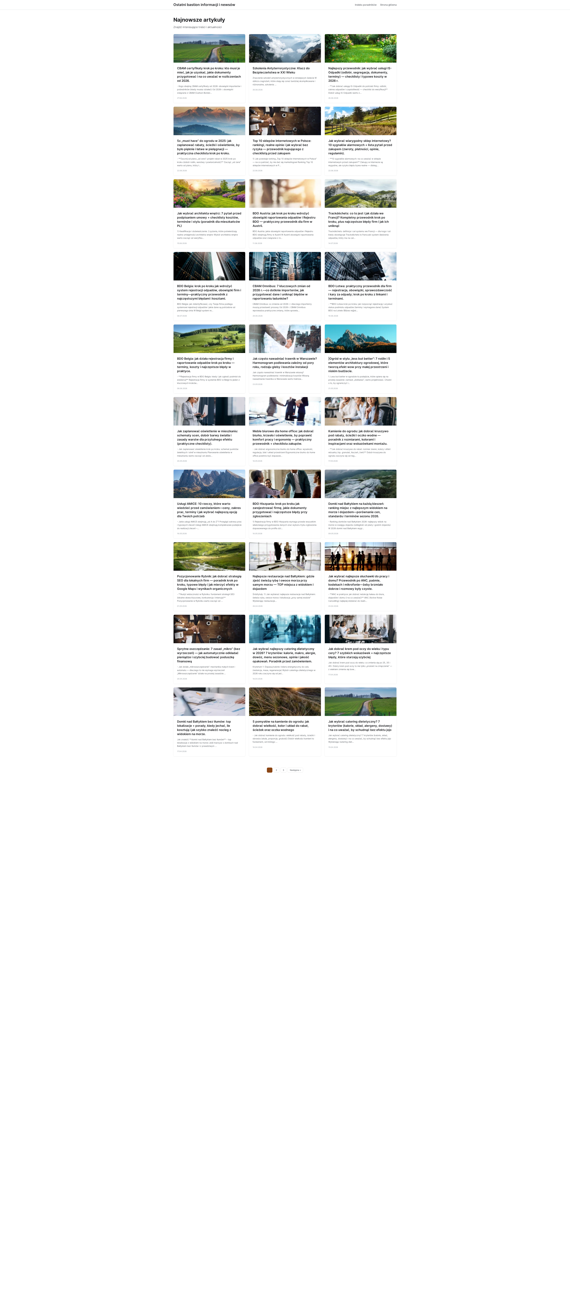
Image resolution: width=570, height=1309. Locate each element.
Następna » (295, 770)
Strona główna (388, 4)
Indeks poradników (366, 4)
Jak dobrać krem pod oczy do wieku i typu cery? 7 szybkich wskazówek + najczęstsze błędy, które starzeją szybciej (359, 653)
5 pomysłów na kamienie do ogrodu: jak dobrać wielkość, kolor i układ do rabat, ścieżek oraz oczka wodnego (281, 726)
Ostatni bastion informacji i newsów (204, 5)
